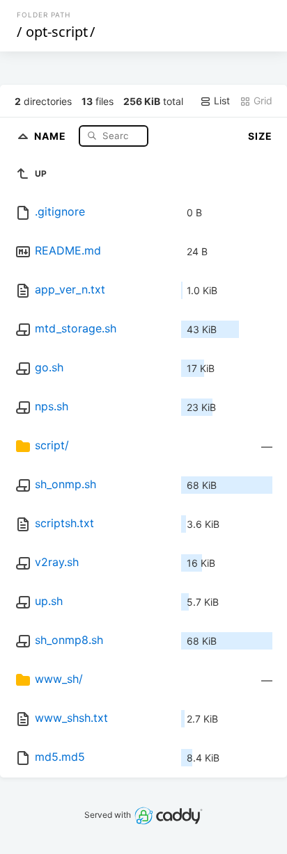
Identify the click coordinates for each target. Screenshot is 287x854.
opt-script (57, 31)
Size (260, 136)
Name (51, 135)
